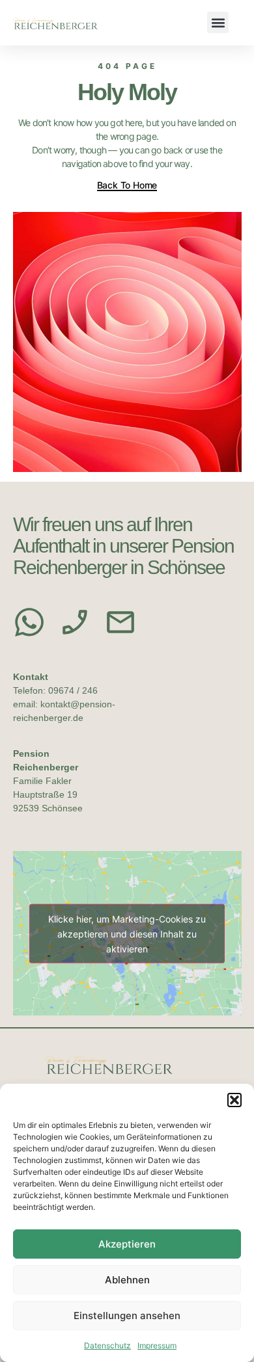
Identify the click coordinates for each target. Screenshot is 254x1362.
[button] (234, 1100)
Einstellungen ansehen (127, 1315)
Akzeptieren (127, 1244)
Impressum (156, 1345)
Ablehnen (127, 1280)
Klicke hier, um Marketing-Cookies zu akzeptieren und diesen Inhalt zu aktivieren (127, 933)
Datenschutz (107, 1345)
